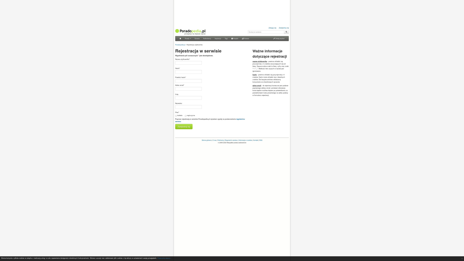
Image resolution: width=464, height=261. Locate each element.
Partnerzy (221, 140)
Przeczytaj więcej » (164, 258)
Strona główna (206, 140)
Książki (235, 38)
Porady (187, 38)
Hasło (177, 68)
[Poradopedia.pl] (190, 32)
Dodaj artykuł (279, 38)
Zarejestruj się (284, 28)
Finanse (246, 38)
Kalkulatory (207, 38)
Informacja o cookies (245, 140)
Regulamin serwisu (231, 140)
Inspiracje (218, 38)
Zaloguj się (272, 28)
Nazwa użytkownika (182, 59)
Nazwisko (178, 103)
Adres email (179, 85)
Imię (176, 94)
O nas (214, 140)
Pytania (197, 38)
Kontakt (255, 140)
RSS (260, 140)
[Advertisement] (271, 113)
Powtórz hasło (180, 77)
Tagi (226, 38)
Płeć (177, 112)
